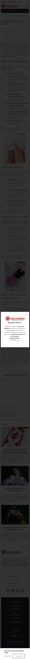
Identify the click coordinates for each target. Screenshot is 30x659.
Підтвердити (18, 656)
